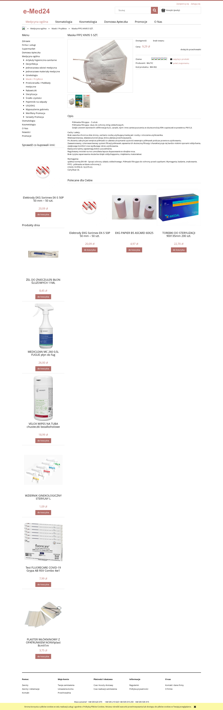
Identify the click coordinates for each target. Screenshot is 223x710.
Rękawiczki (31, 90)
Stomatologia (28, 120)
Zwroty (25, 685)
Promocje (26, 135)
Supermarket (28, 48)
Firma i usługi (29, 45)
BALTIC (150, 63)
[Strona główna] (37, 10)
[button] (179, 59)
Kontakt (25, 692)
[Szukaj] (154, 10)
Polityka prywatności (138, 689)
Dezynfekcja (32, 63)
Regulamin (134, 685)
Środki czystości (34, 98)
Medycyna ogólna (31, 56)
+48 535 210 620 (112, 701)
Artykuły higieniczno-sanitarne (41, 60)
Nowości (26, 132)
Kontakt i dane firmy (174, 685)
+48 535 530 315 (142, 701)
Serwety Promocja (35, 117)
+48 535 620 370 (95, 701)
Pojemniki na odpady (36, 101)
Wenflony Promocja (35, 113)
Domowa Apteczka (31, 52)
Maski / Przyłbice (34, 79)
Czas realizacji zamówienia (105, 689)
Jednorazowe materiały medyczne (43, 71)
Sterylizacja (31, 94)
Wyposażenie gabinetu (37, 109)
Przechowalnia (64, 692)
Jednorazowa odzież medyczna (41, 67)
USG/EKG (30, 105)
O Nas (25, 128)
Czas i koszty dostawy (103, 685)
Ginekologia (32, 75)
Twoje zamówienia (66, 685)
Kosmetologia (29, 124)
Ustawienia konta (65, 689)
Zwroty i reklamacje (30, 689)
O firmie (168, 689)
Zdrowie (26, 41)
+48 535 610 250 (126, 701)
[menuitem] (37, 21)
